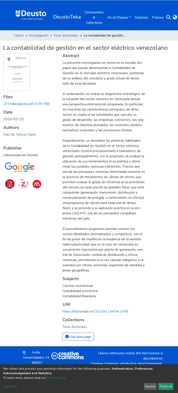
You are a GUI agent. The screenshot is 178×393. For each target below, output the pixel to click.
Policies (158, 17)
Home (19, 35)
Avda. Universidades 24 (36, 360)
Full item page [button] (80, 336)
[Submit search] (168, 17)
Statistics (141, 17)
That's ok (165, 386)
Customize (10, 386)
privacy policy (56, 378)
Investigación (38, 35)
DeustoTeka (67, 16)
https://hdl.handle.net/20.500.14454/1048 (95, 311)
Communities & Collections (94, 17)
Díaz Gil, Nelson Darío (19, 134)
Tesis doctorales (66, 35)
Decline (150, 386)
